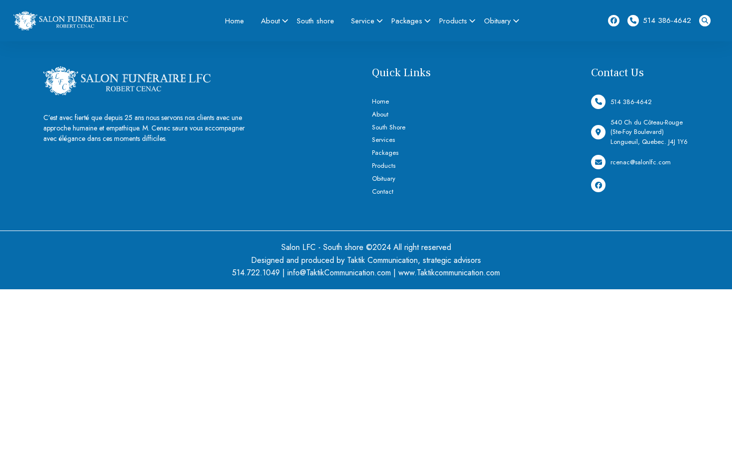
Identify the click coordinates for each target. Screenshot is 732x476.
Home (234, 20)
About (270, 20)
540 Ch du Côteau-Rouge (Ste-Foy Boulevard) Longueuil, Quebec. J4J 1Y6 (649, 132)
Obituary (497, 20)
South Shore (388, 127)
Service (362, 20)
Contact (382, 191)
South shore (315, 20)
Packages (406, 20)
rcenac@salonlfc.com (640, 162)
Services (383, 139)
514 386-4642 (667, 20)
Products (453, 20)
